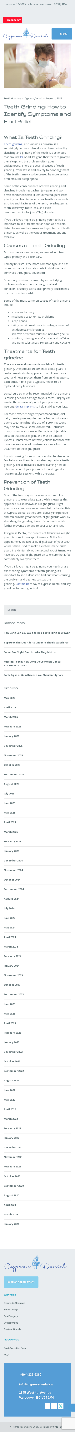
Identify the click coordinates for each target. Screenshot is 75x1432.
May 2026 (9, 698)
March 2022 (11, 1118)
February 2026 (12, 726)
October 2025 (12, 765)
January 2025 (11, 851)
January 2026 (11, 736)
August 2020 (11, 1195)
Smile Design (11, 1309)
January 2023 (11, 1042)
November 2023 (13, 975)
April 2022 (10, 1109)
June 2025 (9, 803)
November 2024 (13, 870)
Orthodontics (11, 1322)
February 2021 (12, 1166)
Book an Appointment (21, 1281)
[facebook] (47, 1406)
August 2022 (11, 1080)
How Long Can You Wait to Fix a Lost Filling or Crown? (37, 632)
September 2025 (14, 774)
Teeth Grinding (12, 98)
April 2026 (10, 707)
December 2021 (13, 1147)
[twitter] (60, 1406)
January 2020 (11, 1224)
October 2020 (12, 1176)
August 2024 (11, 898)
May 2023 (9, 1013)
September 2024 (14, 889)
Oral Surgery (11, 1316)
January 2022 (11, 1138)
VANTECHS (59, 1426)
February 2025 (12, 841)
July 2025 (9, 793)
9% (21, 157)
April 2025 (10, 822)
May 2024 (9, 927)
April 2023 (10, 1023)
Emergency (13, 20)
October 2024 (12, 879)
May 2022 (9, 1099)
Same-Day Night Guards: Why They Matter (30, 652)
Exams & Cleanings (14, 1303)
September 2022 (14, 1071)
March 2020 (11, 1214)
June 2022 (9, 1090)
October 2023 (12, 984)
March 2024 (11, 946)
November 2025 (13, 755)
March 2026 (11, 717)
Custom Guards (12, 1329)
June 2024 (9, 918)
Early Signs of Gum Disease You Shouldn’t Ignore (33, 675)
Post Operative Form (15, 1348)
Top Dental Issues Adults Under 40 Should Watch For (36, 642)
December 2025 (13, 745)
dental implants (25, 406)
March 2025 (11, 832)
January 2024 (11, 965)
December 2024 (13, 860)
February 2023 (12, 1032)
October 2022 (12, 1061)
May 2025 (9, 812)
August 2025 (11, 784)
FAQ (6, 1354)
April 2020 (10, 1205)
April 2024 (10, 937)
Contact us (22, 584)
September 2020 (14, 1185)
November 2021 (13, 1157)
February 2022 (12, 1128)
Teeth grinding (13, 144)
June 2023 (9, 1004)
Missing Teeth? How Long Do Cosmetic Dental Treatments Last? (32, 663)
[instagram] (54, 1406)
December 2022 (13, 1051)
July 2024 (9, 908)
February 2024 (12, 956)
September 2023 (14, 994)
